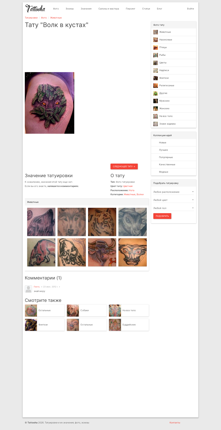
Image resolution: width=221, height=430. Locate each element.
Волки (140, 194)
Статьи (146, 8)
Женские (164, 108)
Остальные (44, 310)
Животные (56, 17)
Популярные (165, 157)
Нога (131, 190)
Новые (162, 142)
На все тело (129, 310)
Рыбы (162, 54)
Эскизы (69, 8)
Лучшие (163, 149)
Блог (159, 8)
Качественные (166, 164)
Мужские (164, 100)
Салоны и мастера (108, 8)
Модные (163, 171)
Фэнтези (43, 324)
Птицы (163, 47)
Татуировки (31, 17)
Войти (190, 8)
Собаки (84, 310)
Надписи (164, 70)
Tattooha (35, 8)
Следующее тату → (124, 166)
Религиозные (166, 85)
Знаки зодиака (167, 123)
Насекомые (165, 39)
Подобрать (162, 216)
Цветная (127, 186)
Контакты (175, 422)
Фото (55, 8)
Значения (86, 8)
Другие (163, 93)
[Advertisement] (109, 51)
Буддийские (129, 324)
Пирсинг (130, 8)
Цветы (163, 62)
